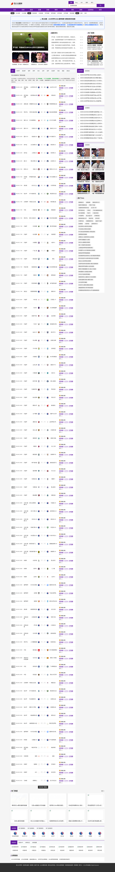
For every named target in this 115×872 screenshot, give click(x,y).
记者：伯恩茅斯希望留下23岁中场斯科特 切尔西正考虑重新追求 (64, 39)
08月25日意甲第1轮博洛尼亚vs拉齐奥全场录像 (92, 98)
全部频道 (90, 10)
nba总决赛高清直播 (65, 78)
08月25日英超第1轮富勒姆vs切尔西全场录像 (92, 92)
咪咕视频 (40, 78)
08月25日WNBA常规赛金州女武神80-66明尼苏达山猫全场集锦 (92, 120)
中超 (26, 80)
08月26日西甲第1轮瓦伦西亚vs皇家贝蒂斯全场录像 (92, 75)
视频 (64, 10)
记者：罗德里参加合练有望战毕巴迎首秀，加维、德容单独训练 (64, 48)
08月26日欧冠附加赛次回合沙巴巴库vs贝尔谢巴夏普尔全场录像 (92, 83)
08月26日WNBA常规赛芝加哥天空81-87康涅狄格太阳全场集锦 (92, 117)
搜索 (81, 13)
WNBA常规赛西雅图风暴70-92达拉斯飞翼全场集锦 (92, 135)
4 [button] (21, 34)
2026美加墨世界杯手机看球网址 (75, 24)
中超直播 (41, 13)
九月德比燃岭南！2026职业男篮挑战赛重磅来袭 (63, 55)
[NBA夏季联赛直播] (53, 859)
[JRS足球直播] (24, 859)
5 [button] (23, 34)
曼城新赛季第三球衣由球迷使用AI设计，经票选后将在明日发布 (64, 42)
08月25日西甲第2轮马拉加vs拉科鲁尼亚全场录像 (92, 86)
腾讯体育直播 (55, 78)
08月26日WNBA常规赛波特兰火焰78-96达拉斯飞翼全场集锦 (92, 115)
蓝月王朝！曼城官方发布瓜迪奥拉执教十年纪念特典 (64, 52)
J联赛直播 (47, 80)
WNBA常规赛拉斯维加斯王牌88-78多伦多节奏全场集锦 (92, 126)
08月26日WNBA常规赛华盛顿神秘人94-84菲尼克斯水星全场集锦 (92, 112)
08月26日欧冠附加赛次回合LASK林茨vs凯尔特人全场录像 (92, 80)
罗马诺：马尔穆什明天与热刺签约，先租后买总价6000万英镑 (64, 37)
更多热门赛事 (43, 787)
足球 (23, 10)
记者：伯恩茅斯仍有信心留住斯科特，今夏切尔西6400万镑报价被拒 (64, 63)
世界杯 (29, 80)
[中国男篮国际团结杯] (64, 859)
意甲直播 (59, 13)
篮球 (31, 10)
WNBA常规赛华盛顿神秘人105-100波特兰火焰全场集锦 (92, 132)
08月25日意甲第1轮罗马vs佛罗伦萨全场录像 (92, 89)
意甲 (37, 80)
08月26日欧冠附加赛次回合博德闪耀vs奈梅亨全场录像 (92, 78)
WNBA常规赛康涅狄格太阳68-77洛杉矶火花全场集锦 (92, 138)
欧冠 (34, 80)
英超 (19, 80)
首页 (14, 10)
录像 (47, 10)
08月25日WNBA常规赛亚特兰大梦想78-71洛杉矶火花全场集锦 (92, 123)
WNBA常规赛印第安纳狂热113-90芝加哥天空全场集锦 (92, 129)
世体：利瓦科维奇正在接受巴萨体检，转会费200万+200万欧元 (64, 45)
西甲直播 (47, 13)
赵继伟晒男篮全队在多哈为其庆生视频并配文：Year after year (64, 58)
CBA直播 (24, 13)
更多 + (102, 791)
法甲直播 (66, 13)
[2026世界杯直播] (15, 859)
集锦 (56, 10)
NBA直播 (18, 13)
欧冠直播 (72, 13)
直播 (39, 10)
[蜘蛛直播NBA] (33, 859)
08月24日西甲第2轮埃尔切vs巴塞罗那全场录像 (92, 101)
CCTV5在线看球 (47, 78)
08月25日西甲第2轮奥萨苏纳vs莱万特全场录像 (92, 95)
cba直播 (41, 80)
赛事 (80, 10)
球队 (72, 10)
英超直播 (34, 13)
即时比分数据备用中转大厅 (91, 24)
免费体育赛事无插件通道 (59, 24)
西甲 (23, 80)
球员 (100, 10)
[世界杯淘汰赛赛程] (42, 859)
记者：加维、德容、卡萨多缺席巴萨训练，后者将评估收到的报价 (64, 61)
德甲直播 (53, 13)
